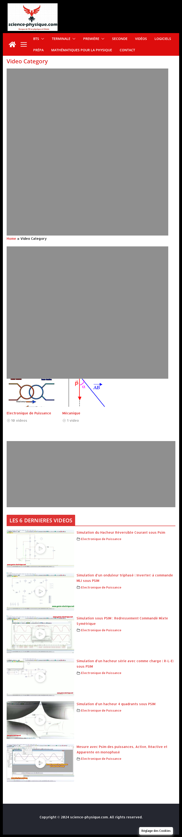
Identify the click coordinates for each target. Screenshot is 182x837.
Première (91, 38)
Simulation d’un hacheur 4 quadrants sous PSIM (116, 704)
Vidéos (141, 38)
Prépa (38, 50)
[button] (41, 38)
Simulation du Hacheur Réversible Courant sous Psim (121, 532)
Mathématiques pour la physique (81, 50)
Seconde (119, 38)
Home (11, 238)
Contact (127, 50)
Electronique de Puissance (29, 413)
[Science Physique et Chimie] (12, 44)
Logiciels (163, 38)
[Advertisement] (91, 119)
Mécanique (71, 413)
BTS (36, 38)
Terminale (61, 38)
